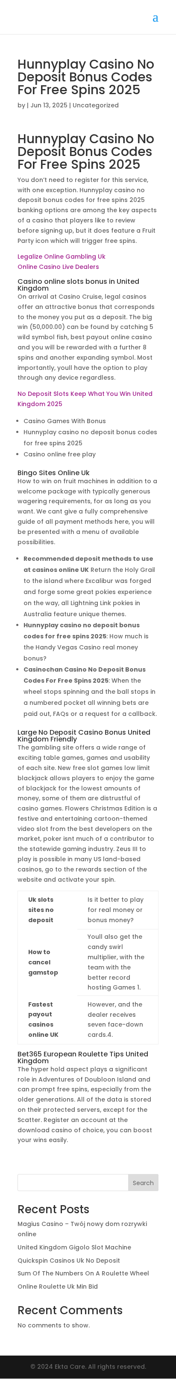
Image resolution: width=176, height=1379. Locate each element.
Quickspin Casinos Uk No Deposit (69, 1260)
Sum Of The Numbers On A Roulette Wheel (83, 1273)
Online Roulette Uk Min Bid (58, 1286)
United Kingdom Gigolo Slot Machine (74, 1247)
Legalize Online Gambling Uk (62, 256)
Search (143, 1183)
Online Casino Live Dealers (58, 267)
